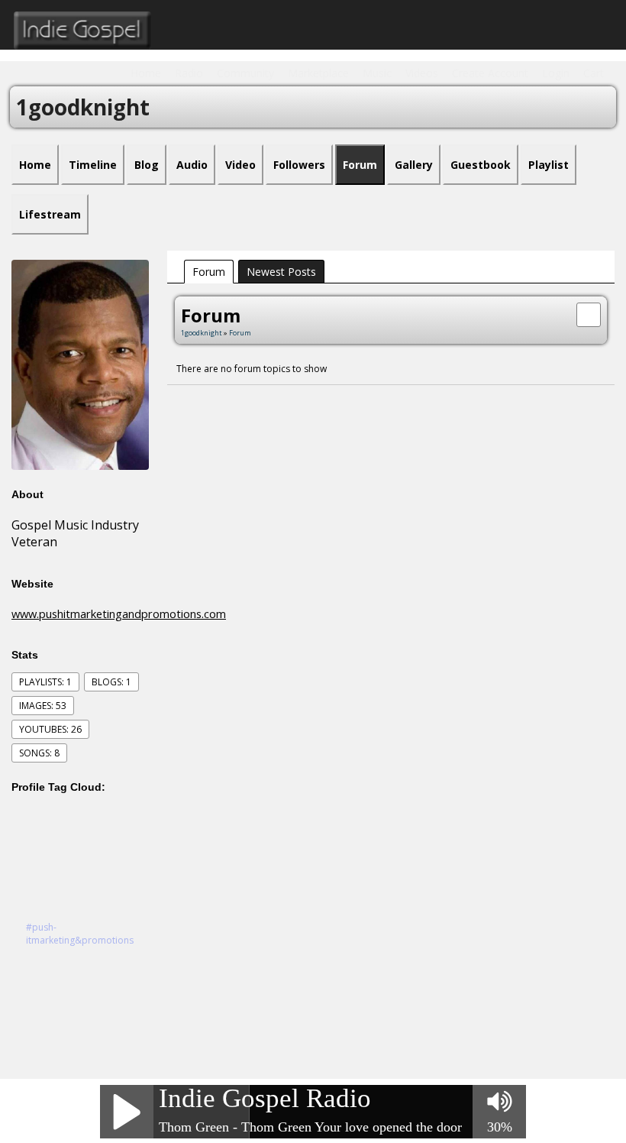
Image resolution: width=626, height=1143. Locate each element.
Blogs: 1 (111, 681)
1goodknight (201, 333)
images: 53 (42, 705)
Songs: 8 (39, 752)
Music (377, 73)
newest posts (281, 271)
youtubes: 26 (50, 729)
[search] (588, 313)
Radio (189, 73)
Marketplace (318, 73)
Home (146, 73)
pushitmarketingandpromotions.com (132, 613)
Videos (421, 73)
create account (490, 73)
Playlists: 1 (45, 681)
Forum (208, 271)
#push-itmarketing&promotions (80, 934)
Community (245, 73)
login (556, 73)
